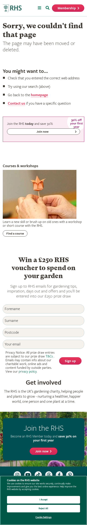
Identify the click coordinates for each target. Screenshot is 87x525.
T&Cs (49, 356)
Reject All (43, 508)
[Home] (12, 8)
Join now (42, 451)
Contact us (16, 103)
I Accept (43, 499)
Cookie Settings (43, 517)
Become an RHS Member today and (43, 438)
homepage (39, 95)
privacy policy (28, 372)
